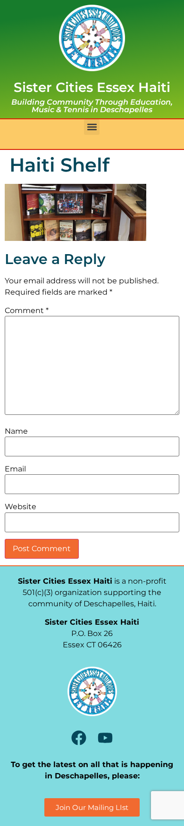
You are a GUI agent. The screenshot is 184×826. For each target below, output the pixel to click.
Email (15, 469)
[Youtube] (105, 738)
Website (20, 507)
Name (16, 431)
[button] (92, 127)
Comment (27, 310)
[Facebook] (79, 738)
